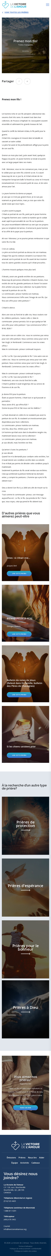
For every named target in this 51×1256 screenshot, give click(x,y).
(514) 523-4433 (10, 1201)
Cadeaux (35, 1162)
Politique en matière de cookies (25, 1251)
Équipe (14, 1162)
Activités (24, 1162)
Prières (22, 1157)
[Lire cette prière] (25, 552)
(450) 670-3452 (10, 1219)
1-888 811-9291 (10, 1211)
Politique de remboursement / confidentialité (25, 1249)
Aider (41, 1157)
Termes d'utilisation (25, 1246)
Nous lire (32, 1157)
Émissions (11, 1157)
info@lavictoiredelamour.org (15, 1229)
